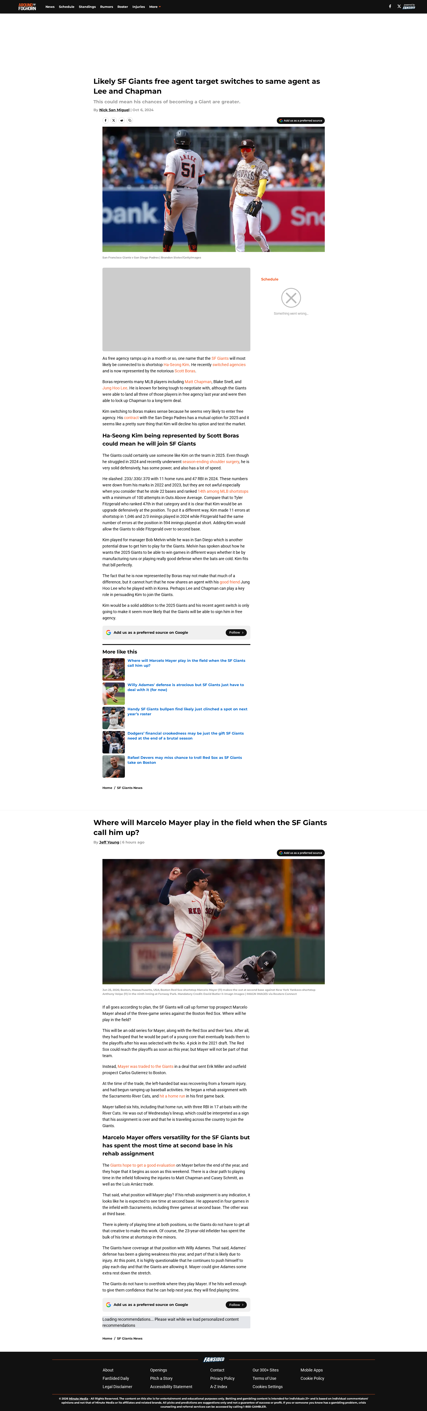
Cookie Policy (312, 1378)
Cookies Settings (268, 1386)
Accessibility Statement (171, 1386)
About (108, 1370)
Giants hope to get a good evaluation (142, 1165)
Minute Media (78, 1398)
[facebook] (390, 6)
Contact (217, 1370)
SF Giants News (129, 788)
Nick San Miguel (114, 110)
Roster (122, 7)
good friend (230, 582)
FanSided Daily (116, 1378)
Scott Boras (185, 371)
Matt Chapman (198, 381)
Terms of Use (264, 1378)
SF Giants (220, 358)
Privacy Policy (222, 1378)
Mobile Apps (312, 1370)
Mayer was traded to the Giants (145, 1066)
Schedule (66, 7)
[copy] (130, 120)
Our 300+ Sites (266, 1370)
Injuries (138, 7)
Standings (87, 7)
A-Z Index (218, 1386)
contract (131, 417)
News (50, 7)
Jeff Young (109, 842)
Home (107, 788)
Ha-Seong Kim (176, 364)
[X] (399, 6)
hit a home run (172, 1096)
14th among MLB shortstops (223, 491)
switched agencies (229, 364)
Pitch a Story (161, 1378)
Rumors (106, 7)
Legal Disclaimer (117, 1386)
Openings (158, 1370)
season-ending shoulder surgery (210, 461)
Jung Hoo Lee (114, 388)
